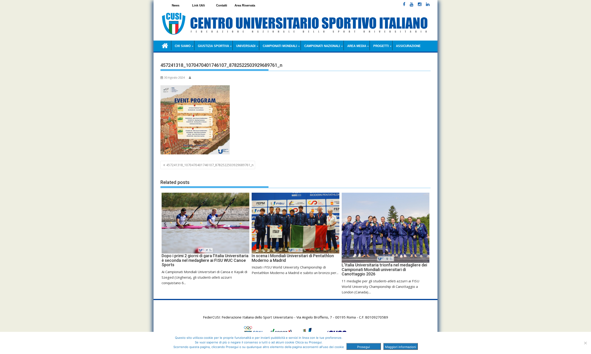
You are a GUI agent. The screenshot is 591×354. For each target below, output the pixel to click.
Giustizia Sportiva (213, 46)
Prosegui (363, 347)
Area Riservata (245, 5)
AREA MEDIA (356, 46)
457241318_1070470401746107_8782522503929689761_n (209, 165)
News (175, 5)
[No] (585, 343)
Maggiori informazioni (400, 347)
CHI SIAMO (183, 46)
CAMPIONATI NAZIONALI (322, 46)
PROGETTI (381, 46)
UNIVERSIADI (246, 46)
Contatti (221, 5)
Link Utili (198, 5)
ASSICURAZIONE (408, 46)
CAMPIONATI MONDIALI (280, 46)
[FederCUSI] (165, 45)
